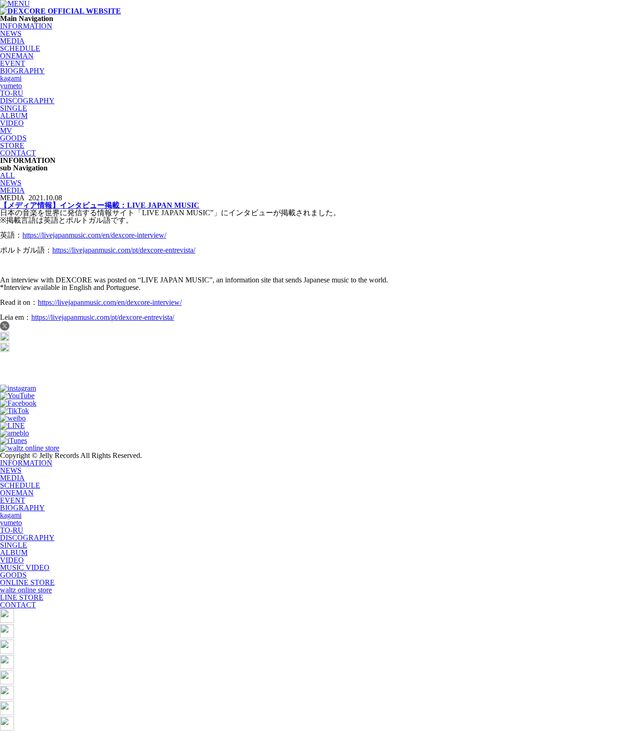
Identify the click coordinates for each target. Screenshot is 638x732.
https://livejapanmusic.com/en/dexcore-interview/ (94, 235)
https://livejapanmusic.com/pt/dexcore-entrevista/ (123, 250)
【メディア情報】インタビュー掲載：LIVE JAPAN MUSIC (99, 205)
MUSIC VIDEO (25, 567)
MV (6, 130)
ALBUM (14, 116)
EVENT (12, 63)
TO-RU (11, 93)
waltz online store (26, 590)
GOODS (13, 138)
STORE (12, 145)
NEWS (10, 33)
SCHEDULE (20, 48)
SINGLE (13, 108)
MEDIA (12, 41)
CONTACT (18, 153)
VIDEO (12, 123)
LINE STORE (21, 597)
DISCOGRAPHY (27, 101)
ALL (7, 175)
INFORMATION (26, 26)
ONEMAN (17, 56)
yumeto (11, 86)
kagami (10, 78)
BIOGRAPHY (22, 71)
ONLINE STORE (27, 582)
